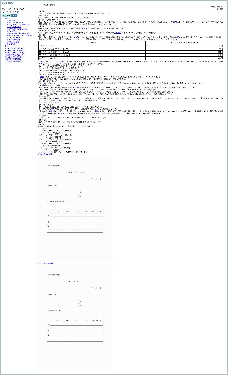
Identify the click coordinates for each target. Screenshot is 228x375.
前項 (41, 62)
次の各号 (60, 62)
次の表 (75, 37)
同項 (96, 111)
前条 (45, 83)
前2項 (42, 77)
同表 (177, 37)
